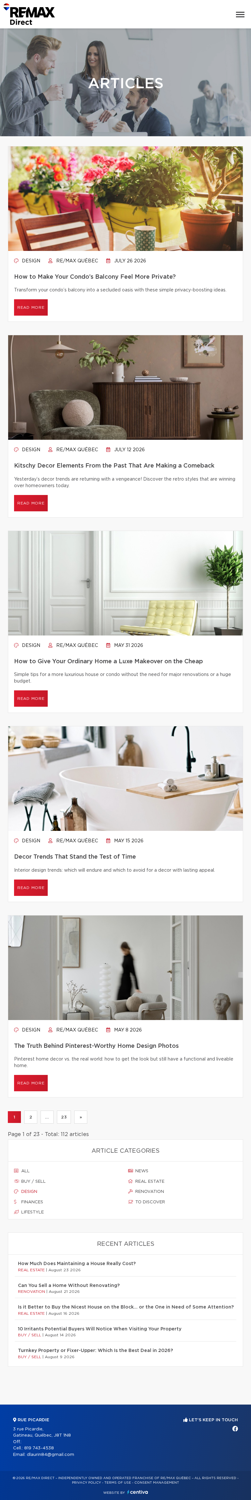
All (25, 1171)
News (141, 1171)
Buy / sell (33, 1181)
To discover (149, 1202)
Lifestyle (32, 1212)
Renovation (149, 1192)
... (47, 1117)
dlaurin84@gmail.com (50, 1455)
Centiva (137, 1492)
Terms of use (117, 1482)
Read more (30, 307)
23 (64, 1117)
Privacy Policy (86, 1482)
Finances (31, 1202)
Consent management (156, 1482)
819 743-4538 (39, 1448)
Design (30, 261)
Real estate (149, 1181)
